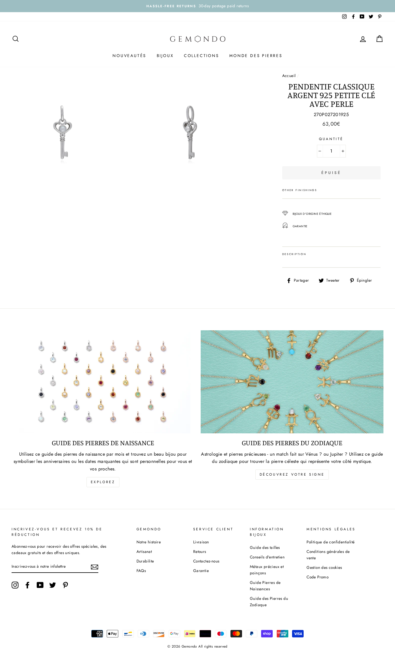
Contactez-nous (206, 561)
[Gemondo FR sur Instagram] (15, 585)
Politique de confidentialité (331, 542)
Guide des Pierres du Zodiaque (269, 601)
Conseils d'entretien (267, 557)
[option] (197, 6)
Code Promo (317, 577)
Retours (199, 551)
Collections (201, 55)
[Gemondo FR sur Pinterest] (65, 585)
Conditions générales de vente (328, 555)
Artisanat (144, 551)
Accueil (289, 75)
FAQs (141, 570)
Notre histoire (148, 542)
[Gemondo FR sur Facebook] (27, 585)
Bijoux (165, 55)
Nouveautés (129, 55)
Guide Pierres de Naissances (265, 586)
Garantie (201, 570)
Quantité (331, 139)
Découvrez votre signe (292, 474)
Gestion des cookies (324, 567)
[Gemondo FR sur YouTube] (40, 585)
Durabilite (145, 561)
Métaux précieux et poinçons (267, 570)
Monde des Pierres (256, 55)
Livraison (201, 542)
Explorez (103, 482)
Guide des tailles (265, 547)
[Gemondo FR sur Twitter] (52, 585)
